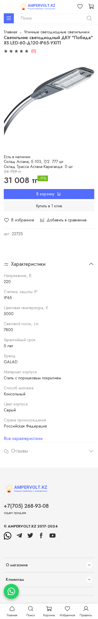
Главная (10, 32)
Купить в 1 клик (49, 206)
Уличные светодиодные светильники (56, 32)
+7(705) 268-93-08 (26, 506)
